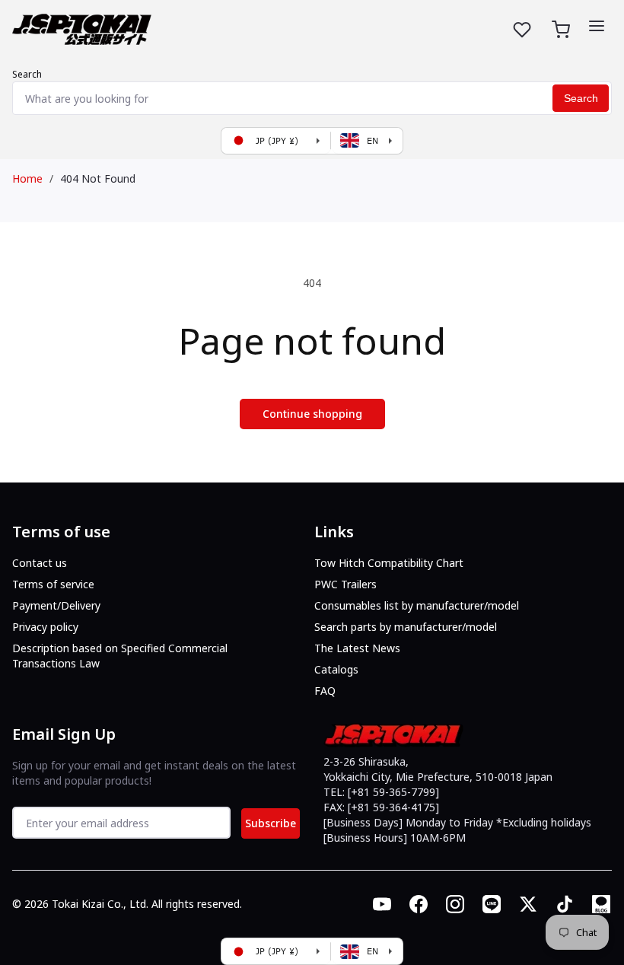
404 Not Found (97, 178)
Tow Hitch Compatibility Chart (388, 563)
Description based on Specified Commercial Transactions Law (120, 655)
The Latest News (357, 648)
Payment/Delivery (56, 605)
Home (27, 178)
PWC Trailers (345, 584)
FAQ (325, 690)
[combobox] (312, 98)
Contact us (39, 563)
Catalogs (336, 669)
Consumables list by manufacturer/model (416, 605)
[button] (596, 26)
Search (27, 74)
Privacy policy (45, 626)
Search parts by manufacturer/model (405, 626)
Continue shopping (312, 413)
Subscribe (270, 823)
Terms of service (53, 584)
